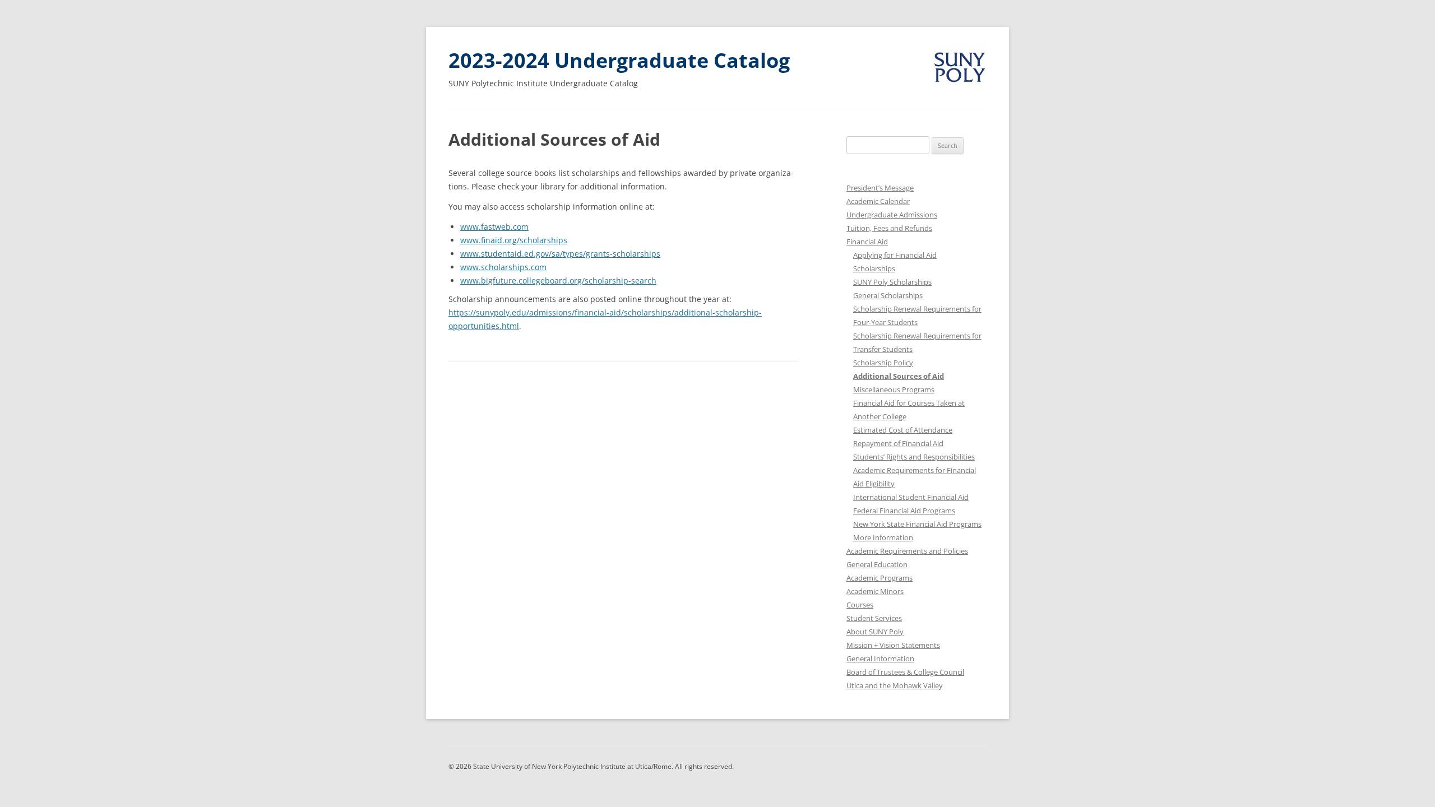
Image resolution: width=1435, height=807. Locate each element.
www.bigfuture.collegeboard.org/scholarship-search (558, 280)
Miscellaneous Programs (893, 389)
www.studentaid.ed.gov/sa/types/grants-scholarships (560, 253)
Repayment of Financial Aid (898, 443)
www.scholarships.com (503, 267)
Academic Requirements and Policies (907, 551)
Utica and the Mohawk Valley (894, 685)
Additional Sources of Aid (898, 376)
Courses (859, 605)
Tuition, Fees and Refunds (889, 228)
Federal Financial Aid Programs (904, 510)
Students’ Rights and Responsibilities (914, 457)
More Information (883, 537)
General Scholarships (888, 295)
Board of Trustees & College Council (905, 672)
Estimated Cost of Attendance (902, 430)
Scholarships (874, 268)
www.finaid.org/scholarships (513, 240)
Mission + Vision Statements (893, 645)
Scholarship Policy (883, 363)
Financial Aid (867, 241)
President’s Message (880, 188)
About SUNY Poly (875, 632)
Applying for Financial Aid (895, 255)
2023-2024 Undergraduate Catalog (619, 60)
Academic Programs (879, 578)
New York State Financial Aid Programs (917, 524)
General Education (877, 564)
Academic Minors (875, 591)
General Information (880, 658)
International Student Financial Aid (911, 497)
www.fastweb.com (494, 226)
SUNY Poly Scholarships (892, 282)
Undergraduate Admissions (891, 215)
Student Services (874, 618)
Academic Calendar (878, 201)
